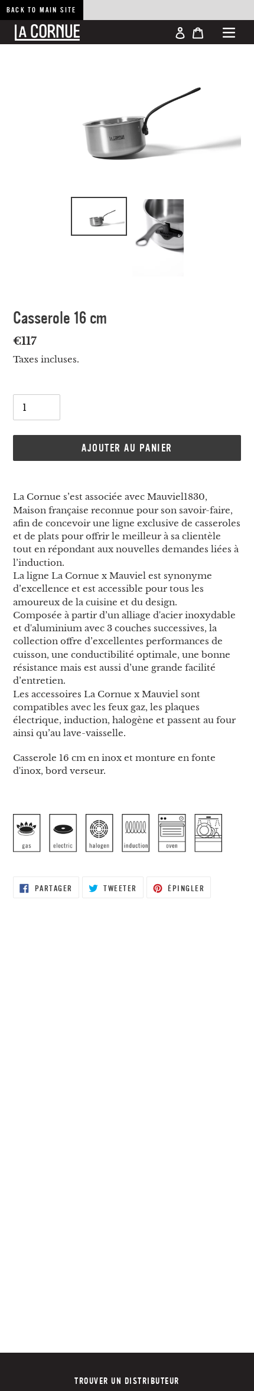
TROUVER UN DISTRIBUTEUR (127, 1381)
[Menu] (229, 32)
